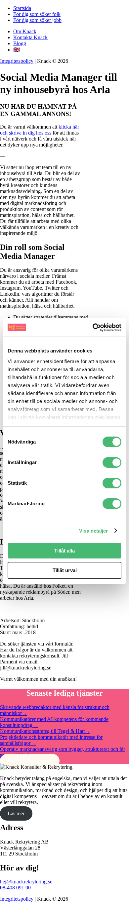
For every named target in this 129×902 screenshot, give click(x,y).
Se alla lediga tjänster (30, 761)
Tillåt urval (65, 570)
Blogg (19, 43)
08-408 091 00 (15, 887)
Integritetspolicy (16, 61)
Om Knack (24, 31)
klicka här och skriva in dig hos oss (39, 130)
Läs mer (16, 813)
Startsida (22, 8)
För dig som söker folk (37, 14)
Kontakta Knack (30, 37)
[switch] (112, 462)
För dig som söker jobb (37, 20)
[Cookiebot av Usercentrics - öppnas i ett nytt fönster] (92, 327)
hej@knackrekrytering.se (26, 881)
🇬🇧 (16, 49)
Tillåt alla (64, 550)
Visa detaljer (93, 531)
